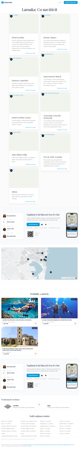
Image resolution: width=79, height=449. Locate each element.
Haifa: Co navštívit (45, 436)
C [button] (44, 259)
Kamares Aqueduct (20, 80)
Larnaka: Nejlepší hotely (7, 428)
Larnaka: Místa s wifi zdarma (9, 426)
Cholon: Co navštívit (64, 431)
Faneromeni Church (52, 76)
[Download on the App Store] (42, 224)
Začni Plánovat (33, 224)
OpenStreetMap (66, 278)
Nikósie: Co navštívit (45, 421)
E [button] (42, 253)
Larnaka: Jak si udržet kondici (29, 421)
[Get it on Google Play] (46, 224)
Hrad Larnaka (18, 37)
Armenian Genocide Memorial (52, 116)
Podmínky (30, 444)
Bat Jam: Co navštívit (65, 428)
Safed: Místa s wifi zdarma (66, 423)
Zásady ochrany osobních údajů (56, 444)
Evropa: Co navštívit (6, 421)
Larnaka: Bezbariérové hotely (9, 436)
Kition (14, 192)
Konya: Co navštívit (64, 433)
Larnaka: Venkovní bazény (28, 423)
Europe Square (50, 37)
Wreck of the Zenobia (53, 157)
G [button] (41, 260)
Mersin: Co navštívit (45, 433)
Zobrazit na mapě (30, 53)
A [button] (45, 260)
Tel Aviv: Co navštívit (64, 426)
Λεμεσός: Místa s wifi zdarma (47, 426)
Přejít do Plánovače (70, 2)
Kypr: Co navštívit (6, 423)
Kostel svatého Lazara (21, 117)
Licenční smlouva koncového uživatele (41, 444)
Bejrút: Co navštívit (45, 431)
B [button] (28, 259)
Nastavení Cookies (67, 444)
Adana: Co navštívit (64, 421)
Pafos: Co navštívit (45, 428)
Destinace (25, 444)
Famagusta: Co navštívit (46, 423)
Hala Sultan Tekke (19, 155)
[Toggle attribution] (76, 278)
